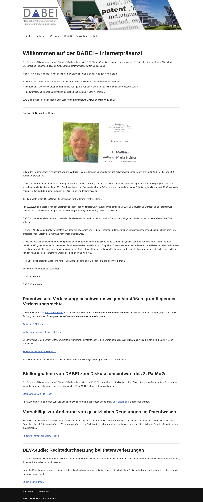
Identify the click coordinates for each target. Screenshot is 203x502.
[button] (32, 36)
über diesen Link (121, 402)
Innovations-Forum (54, 312)
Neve (25, 498)
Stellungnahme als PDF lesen (37, 394)
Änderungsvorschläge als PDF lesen (41, 436)
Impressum (28, 491)
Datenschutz (44, 491)
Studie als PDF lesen (33, 482)
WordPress (50, 498)
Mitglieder (41, 36)
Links (95, 36)
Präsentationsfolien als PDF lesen (39, 351)
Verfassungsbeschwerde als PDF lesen (42, 332)
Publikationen (82, 36)
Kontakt (68, 36)
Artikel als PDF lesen (33, 324)
